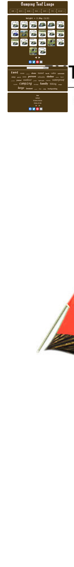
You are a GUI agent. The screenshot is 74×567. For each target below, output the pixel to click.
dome (33, 73)
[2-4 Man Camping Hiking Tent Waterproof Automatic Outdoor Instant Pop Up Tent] (51, 42)
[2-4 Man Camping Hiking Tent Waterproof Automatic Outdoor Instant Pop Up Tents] (42, 33)
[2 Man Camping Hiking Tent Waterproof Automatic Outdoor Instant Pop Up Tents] (24, 25)
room (22, 73)
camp (44, 89)
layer (62, 77)
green (35, 80)
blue (40, 89)
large (21, 87)
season (57, 77)
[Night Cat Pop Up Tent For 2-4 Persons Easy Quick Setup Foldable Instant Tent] (15, 25)
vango (60, 84)
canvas (48, 80)
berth (47, 73)
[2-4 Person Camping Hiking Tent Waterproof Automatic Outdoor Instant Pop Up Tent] (60, 33)
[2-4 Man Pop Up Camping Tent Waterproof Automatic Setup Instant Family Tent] (60, 42)
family (44, 83)
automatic (61, 73)
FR (39, 105)
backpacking (52, 89)
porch (19, 77)
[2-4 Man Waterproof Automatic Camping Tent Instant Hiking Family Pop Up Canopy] (15, 33)
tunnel (41, 73)
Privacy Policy (37, 100)
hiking (53, 83)
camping (25, 83)
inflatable (41, 77)
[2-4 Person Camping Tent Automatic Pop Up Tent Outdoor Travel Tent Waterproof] (33, 33)
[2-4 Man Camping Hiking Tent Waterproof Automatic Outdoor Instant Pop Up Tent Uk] (15, 42)
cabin (53, 73)
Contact (37, 98)
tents (24, 77)
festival (19, 80)
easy (14, 77)
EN (36, 105)
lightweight (41, 80)
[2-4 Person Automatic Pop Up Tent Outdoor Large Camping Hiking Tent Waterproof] (51, 25)
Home (37, 95)
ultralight (36, 84)
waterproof (58, 79)
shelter (50, 76)
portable (13, 80)
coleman (28, 73)
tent (14, 72)
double (15, 84)
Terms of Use (37, 103)
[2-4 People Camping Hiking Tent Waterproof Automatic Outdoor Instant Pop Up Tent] (42, 42)
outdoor (27, 79)
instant (29, 88)
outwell (35, 89)
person (32, 76)
